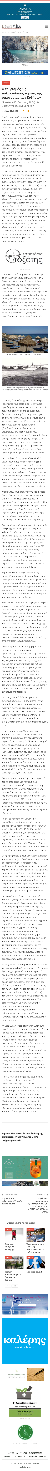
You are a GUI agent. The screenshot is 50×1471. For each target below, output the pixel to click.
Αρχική (11, 1453)
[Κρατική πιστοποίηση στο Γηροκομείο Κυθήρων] (14, 1262)
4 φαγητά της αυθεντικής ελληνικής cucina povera (12, 1201)
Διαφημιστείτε (35, 1453)
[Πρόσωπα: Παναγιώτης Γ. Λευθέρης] (14, 1235)
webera (29, 1467)
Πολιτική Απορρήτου (37, 1456)
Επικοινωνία (20, 1456)
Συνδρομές (9, 1456)
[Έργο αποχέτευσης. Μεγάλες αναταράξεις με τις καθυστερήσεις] (36, 1235)
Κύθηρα (6, 83)
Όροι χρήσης (21, 1453)
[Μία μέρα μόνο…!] (36, 1262)
